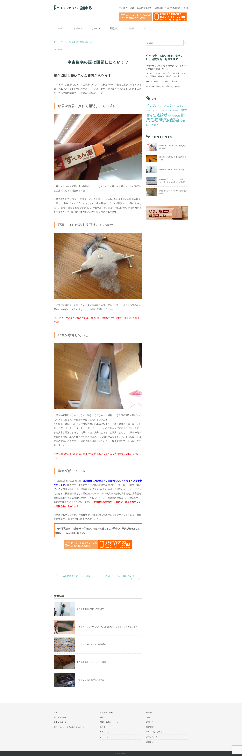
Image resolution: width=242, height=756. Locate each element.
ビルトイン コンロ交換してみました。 (120, 577)
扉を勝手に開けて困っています (90, 609)
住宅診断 (160, 115)
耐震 (102, 717)
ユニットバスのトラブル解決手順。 (92, 644)
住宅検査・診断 (106, 712)
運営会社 (114, 28)
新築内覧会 (169, 120)
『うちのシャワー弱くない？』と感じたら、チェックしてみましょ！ (107, 627)
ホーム (61, 28)
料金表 (130, 28)
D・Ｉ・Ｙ (104, 737)
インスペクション (159, 105)
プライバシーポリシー (155, 732)
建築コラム (150, 722)
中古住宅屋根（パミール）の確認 (75, 576)
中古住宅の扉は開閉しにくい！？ (81, 42)
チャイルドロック (180, 106)
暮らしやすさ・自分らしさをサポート (69, 727)
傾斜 (169, 116)
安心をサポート (60, 717)
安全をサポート (60, 722)
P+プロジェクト (122, 753)
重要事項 (149, 727)
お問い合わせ (151, 737)
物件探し (103, 727)
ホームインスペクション (157, 110)
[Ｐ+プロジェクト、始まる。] (73, 6)
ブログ (146, 28)
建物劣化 (176, 115)
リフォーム (175, 110)
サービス (96, 28)
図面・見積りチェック (109, 722)
